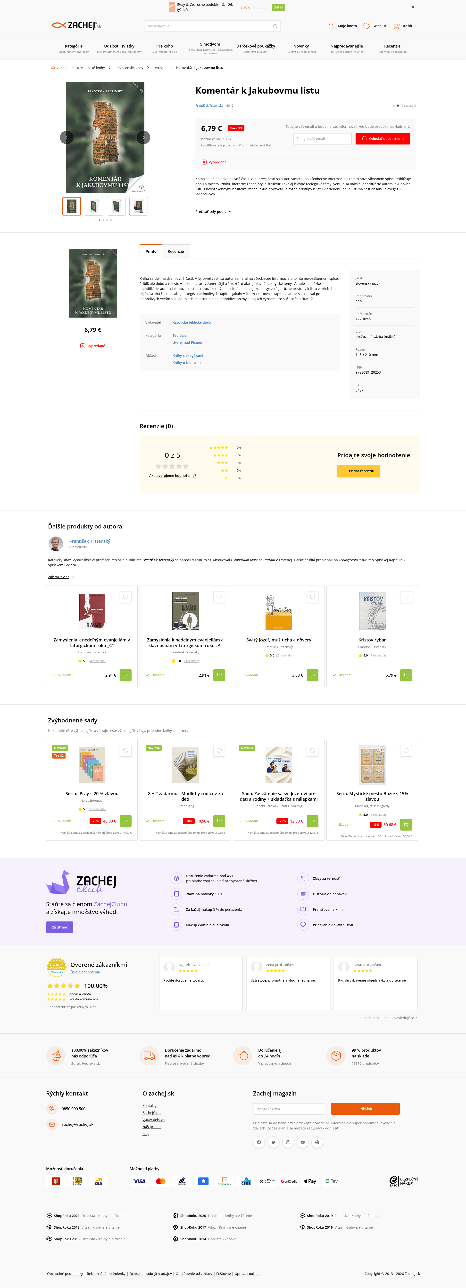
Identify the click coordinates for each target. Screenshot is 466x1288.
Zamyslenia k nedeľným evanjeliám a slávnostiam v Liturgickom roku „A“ (185, 642)
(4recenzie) (97, 661)
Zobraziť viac (58, 577)
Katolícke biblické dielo (192, 322)
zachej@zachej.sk (77, 1124)
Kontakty (149, 1105)
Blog (146, 1133)
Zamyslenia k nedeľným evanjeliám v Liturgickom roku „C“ (92, 642)
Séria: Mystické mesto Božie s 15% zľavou (372, 796)
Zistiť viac (60, 927)
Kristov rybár (372, 640)
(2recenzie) (191, 661)
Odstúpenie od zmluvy (194, 1273)
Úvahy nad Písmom (188, 342)
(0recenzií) (408, 105)
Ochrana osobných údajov (150, 1273)
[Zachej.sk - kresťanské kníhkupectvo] (76, 26)
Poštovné (223, 1273)
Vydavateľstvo (153, 1119)
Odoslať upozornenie (386, 138)
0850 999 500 (73, 1109)
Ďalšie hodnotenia (85, 972)
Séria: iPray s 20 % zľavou (92, 793)
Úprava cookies (247, 1273)
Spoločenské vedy (129, 67)
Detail (278, 7)
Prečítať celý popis (210, 211)
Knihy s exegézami (188, 355)
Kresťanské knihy (91, 67)
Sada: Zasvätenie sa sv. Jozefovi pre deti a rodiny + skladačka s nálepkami (279, 796)
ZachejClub (151, 1112)
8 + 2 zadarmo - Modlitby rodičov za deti (185, 796)
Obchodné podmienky (65, 1273)
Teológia (159, 67)
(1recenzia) (378, 655)
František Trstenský (209, 105)
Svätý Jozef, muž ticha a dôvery (278, 640)
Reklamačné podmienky (106, 1273)
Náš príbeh (151, 1126)
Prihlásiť (365, 1108)
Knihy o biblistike (187, 362)
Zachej (62, 67)
